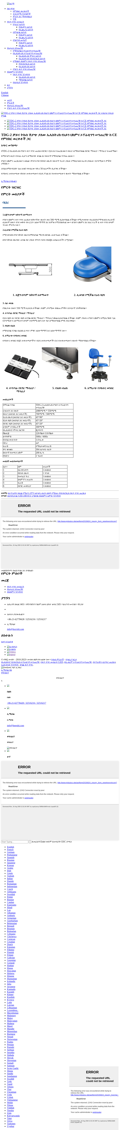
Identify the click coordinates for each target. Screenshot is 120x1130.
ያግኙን (10, 87)
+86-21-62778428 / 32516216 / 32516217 (26, 703)
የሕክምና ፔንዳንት (15, 72)
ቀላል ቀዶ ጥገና (26, 665)
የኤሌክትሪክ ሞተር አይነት (30, 56)
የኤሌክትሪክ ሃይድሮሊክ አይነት (32, 58)
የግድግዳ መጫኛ (20, 40)
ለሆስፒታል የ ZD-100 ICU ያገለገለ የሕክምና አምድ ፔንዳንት (34, 496)
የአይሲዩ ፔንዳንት (20, 82)
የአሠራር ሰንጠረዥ (15, 48)
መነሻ (9, 100)
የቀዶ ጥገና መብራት (15, 21)
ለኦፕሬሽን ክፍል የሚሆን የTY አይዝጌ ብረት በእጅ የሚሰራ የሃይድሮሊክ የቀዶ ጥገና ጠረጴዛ (47, 493)
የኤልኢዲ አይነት (26, 29)
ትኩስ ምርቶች (57, 659)
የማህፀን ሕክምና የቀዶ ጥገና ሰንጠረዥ (29, 61)
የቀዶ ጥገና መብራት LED (52, 662)
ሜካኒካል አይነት (26, 79)
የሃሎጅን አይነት (25, 27)
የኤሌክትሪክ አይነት (27, 66)
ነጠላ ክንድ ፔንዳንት (10, 665)
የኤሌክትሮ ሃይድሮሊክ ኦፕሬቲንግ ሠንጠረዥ (20, 662)
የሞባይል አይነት (20, 32)
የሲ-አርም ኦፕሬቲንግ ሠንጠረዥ (78, 662)
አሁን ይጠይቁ (7, 641)
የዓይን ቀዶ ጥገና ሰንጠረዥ (24, 69)
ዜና (8, 85)
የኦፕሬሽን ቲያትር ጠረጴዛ (104, 662)
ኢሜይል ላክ (6, 670)
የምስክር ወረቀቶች (21, 11)
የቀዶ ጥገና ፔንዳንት (21, 74)
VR (14, 19)
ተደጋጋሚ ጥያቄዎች (22, 14)
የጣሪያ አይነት (19, 24)
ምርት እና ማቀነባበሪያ (22, 16)
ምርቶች (10, 103)
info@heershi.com (15, 629)
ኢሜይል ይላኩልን (9, 181)
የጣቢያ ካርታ (71, 659)
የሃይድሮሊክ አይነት (27, 64)
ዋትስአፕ (5, 672)
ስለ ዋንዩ (10, 8)
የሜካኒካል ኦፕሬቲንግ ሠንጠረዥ (27, 50)
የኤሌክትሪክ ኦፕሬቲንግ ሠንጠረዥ (27, 53)
